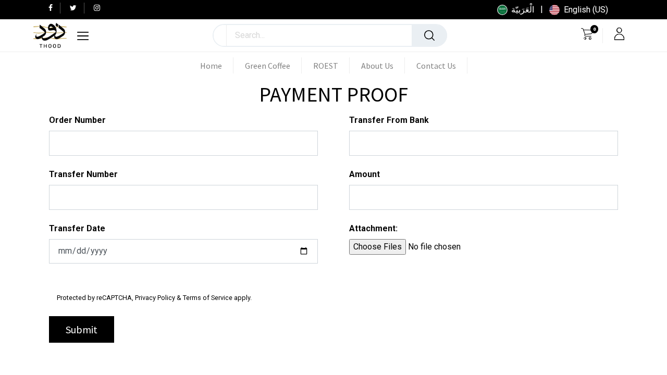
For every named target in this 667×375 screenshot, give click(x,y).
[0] (587, 35)
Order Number (77, 120)
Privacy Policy (155, 298)
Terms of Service (207, 298)
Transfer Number (83, 174)
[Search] (429, 35)
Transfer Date (77, 228)
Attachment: (373, 228)
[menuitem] (216, 65)
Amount (364, 174)
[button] (220, 35)
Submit (81, 329)
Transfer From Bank (389, 120)
